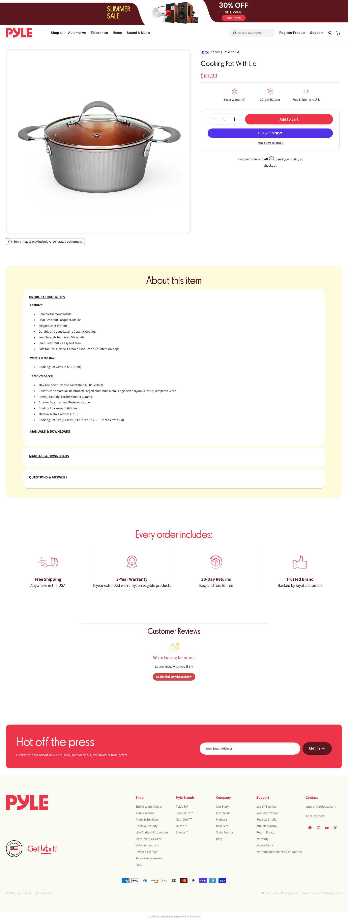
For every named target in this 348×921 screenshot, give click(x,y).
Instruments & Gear (148, 839)
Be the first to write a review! (174, 676)
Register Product (267, 813)
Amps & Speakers (147, 819)
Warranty (262, 839)
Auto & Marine (145, 813)
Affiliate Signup (266, 826)
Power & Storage (146, 852)
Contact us (223, 813)
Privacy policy (289, 893)
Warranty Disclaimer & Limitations (279, 852)
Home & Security (146, 826)
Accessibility (264, 845)
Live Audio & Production (152, 832)
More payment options (270, 142)
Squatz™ (182, 832)
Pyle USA (22, 893)
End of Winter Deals (149, 806)
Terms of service (310, 893)
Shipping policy (332, 893)
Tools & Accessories (149, 858)
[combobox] (246, 33)
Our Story (222, 806)
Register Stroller (267, 819)
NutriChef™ (184, 819)
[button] (77, 33)
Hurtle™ (181, 826)
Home (205, 52)
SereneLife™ (184, 813)
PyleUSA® (182, 806)
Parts (139, 865)
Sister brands (225, 832)
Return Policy (265, 832)
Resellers (222, 826)
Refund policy (270, 893)
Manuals (222, 819)
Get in (314, 748)
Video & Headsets (147, 845)
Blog (219, 839)
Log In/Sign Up (266, 806)
